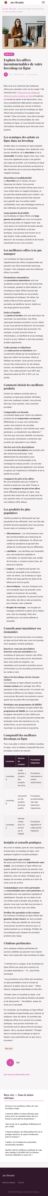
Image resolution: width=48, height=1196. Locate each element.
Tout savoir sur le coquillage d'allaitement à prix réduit (23, 1125)
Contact (21, 1182)
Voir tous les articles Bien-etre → (17, 1074)
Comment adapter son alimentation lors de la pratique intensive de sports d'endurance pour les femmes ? (23, 1134)
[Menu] (43, 2)
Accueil (5, 9)
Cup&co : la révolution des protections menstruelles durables (20, 1143)
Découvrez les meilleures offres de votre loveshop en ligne (21, 1107)
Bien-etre (12, 9)
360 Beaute (17, 2)
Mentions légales (8, 1182)
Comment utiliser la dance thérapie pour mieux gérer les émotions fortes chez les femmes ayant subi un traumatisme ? (22, 1116)
